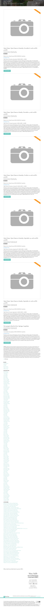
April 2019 (5, 433)
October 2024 (6, 388)
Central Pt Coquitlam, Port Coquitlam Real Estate (28, 347)
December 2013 (6, 468)
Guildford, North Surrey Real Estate (33, 350)
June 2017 (5, 453)
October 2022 (6, 402)
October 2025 (6, 382)
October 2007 (6, 500)
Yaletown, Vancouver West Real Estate (34, 357)
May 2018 (5, 445)
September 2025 (7, 383)
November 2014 (6, 466)
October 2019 (6, 426)
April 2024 (5, 391)
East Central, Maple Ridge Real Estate (10, 517)
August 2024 (6, 389)
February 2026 (6, 379)
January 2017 (6, 457)
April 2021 (5, 415)
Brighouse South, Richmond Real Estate (12, 346)
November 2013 (6, 469)
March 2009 (6, 493)
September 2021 (6, 411)
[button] (29, 583)
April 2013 (5, 471)
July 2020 (5, 422)
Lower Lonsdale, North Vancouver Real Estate (9, 352)
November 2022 (7, 401)
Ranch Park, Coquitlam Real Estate (23, 354)
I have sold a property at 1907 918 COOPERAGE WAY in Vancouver (15, 528)
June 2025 (6, 386)
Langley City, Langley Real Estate (35, 351)
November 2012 (6, 475)
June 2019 (5, 431)
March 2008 (6, 498)
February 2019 (6, 435)
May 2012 (5, 478)
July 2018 (5, 443)
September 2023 (7, 398)
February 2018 (6, 448)
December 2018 (6, 437)
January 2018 (6, 449)
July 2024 (5, 390)
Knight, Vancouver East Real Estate (26, 351)
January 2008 (6, 499)
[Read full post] (22, 28)
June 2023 (6, 400)
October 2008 (6, 497)
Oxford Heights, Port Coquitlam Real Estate (11, 540)
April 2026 (5, 377)
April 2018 (5, 446)
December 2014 (6, 465)
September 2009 (7, 489)
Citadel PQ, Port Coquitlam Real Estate (10, 509)
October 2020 (6, 420)
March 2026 (6, 378)
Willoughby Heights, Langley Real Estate (24, 357)
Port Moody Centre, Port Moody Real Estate (11, 542)
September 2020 (7, 421)
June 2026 (6, 375)
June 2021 (5, 413)
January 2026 (6, 380)
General (5, 364)
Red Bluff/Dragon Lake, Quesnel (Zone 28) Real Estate (13, 547)
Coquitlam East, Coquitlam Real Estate (10, 513)
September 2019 (6, 427)
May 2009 (5, 492)
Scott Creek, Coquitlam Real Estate (19, 355)
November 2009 (7, 487)
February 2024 (6, 393)
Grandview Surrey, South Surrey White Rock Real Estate (21, 350)
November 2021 (6, 410)
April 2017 (5, 454)
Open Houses (6, 367)
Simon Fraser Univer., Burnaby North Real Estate (30, 355)
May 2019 (5, 432)
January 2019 (6, 436)
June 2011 (5, 482)
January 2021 (6, 416)
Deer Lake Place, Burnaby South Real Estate (11, 515)
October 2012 (6, 476)
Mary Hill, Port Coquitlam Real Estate (29, 352)
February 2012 (6, 480)
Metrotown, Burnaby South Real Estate (10, 537)
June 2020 (6, 423)
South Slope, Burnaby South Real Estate (11, 551)
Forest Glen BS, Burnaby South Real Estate (35, 349)
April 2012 (5, 479)
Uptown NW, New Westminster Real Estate (11, 553)
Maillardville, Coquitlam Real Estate (19, 352)
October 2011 (6, 481)
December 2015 (6, 460)
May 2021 (5, 414)
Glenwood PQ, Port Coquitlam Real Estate (9, 350)
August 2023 (6, 399)
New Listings (6, 366)
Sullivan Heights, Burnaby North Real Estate (11, 552)
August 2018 (6, 442)
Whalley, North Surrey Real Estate (15, 357)
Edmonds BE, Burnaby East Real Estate (24, 349)
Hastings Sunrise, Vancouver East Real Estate (12, 525)
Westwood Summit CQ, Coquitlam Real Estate (12, 559)
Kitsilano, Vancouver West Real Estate (16, 351)
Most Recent (6, 371)
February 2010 (6, 486)
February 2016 (6, 458)
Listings (5, 365)
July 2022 (5, 404)
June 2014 (5, 467)
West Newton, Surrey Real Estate (9, 557)
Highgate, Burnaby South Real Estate (10, 527)
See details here (6, 57)
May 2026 (5, 376)
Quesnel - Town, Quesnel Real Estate (14, 354)
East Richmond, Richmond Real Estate (14, 349)
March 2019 (6, 434)
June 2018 (5, 444)
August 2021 (6, 412)
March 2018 (6, 447)
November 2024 (7, 387)
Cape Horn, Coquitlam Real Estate (10, 506)
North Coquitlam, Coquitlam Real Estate (11, 539)
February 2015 (6, 464)
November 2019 (6, 425)
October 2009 (6, 488)
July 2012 (5, 477)
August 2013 (6, 470)
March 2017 (6, 455)
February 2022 (6, 409)
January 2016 (6, 459)
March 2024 (6, 392)
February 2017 (6, 456)
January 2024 (6, 394)
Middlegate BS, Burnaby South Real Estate (11, 538)
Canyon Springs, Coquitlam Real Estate (33, 346)
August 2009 (6, 490)
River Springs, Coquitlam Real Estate (11, 52)
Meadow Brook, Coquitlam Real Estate (10, 536)
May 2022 (5, 405)
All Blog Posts (6, 363)
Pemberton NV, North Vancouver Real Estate (11, 541)
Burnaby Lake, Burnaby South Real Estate (22, 346)
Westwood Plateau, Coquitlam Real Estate (11, 558)
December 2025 (6, 381)
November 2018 (6, 438)
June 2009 (6, 491)
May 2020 (5, 424)
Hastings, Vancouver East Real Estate (10, 526)
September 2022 (7, 403)
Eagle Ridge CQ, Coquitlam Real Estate (10, 516)
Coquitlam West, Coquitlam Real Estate (11, 514)
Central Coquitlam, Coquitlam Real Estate (16, 347)
